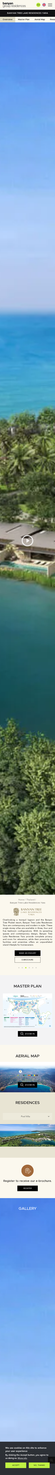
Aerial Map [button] (40, 19)
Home (21, 899)
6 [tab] (36, 967)
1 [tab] (18, 967)
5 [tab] (32, 967)
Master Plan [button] (23, 19)
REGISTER (27, 1188)
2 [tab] (22, 967)
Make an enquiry (27, 953)
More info (22, 1458)
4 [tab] (29, 967)
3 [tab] (25, 967)
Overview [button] (8, 19)
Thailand (30, 899)
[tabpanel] (27, 452)
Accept (15, 1465)
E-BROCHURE (27, 960)
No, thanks (39, 1465)
